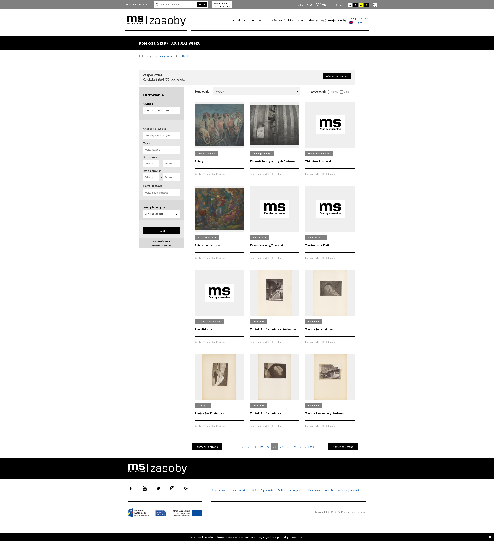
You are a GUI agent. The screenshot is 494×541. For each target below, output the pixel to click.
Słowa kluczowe (152, 186)
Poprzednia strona (206, 446)
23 (288, 446)
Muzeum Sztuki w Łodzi (137, 4)
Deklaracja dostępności (290, 490)
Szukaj (202, 4)
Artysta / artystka (154, 128)
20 (268, 446)
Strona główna (164, 56)
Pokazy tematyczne (155, 207)
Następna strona (343, 446)
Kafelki (334, 91)
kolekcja (239, 20)
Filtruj (161, 230)
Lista (346, 91)
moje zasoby (337, 20)
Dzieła (185, 56)
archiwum (258, 20)
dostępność (317, 20)
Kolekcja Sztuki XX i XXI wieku (157, 111)
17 (247, 446)
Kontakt (329, 490)
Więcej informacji (337, 76)
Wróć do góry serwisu (350, 491)
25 (301, 446)
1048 (311, 446)
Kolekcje (148, 103)
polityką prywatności (291, 537)
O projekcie (267, 490)
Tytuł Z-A (220, 91)
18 (254, 446)
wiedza (277, 20)
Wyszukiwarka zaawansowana (222, 4)
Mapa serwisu (240, 490)
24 (295, 446)
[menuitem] (241, 20)
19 (261, 446)
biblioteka (295, 20)
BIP (254, 490)
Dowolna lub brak (154, 213)
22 (281, 446)
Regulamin (314, 490)
